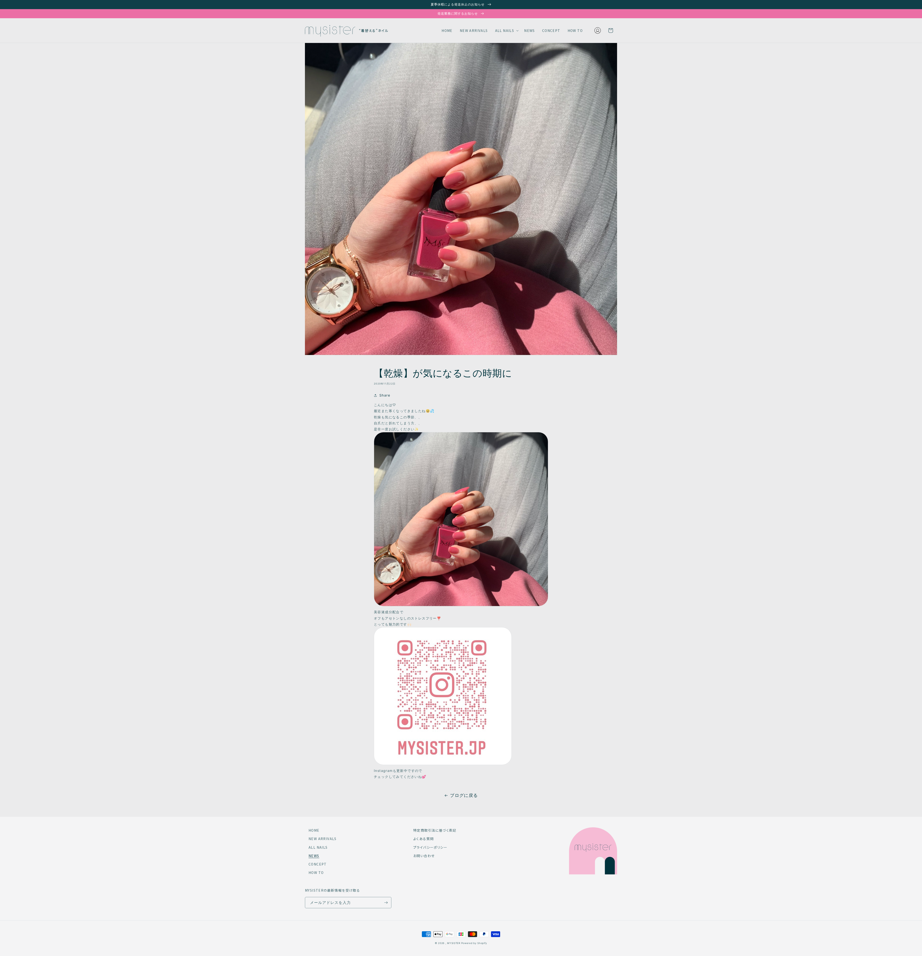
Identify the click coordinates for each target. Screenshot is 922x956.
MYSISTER (453, 943)
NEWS (314, 855)
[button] (506, 30)
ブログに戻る (464, 795)
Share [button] (384, 395)
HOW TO (316, 872)
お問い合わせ (424, 855)
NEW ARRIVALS (323, 838)
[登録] (386, 902)
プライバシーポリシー (430, 847)
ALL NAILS (318, 847)
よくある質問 (423, 838)
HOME (314, 830)
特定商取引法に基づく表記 (434, 830)
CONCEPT (318, 864)
